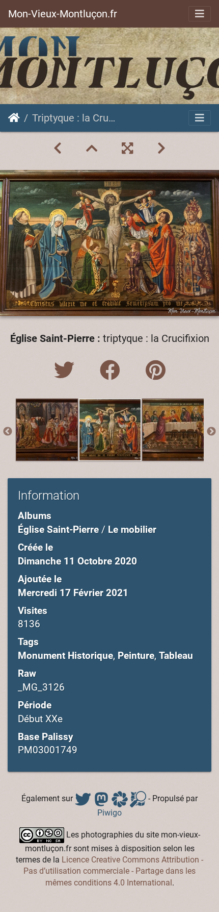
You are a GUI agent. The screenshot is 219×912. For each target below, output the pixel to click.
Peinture (136, 655)
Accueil (14, 118)
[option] (46, 430)
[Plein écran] (127, 148)
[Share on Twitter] (67, 371)
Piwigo (109, 813)
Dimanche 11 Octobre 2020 (77, 561)
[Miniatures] (92, 148)
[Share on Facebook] (112, 371)
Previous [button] (8, 432)
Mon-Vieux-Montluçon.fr (62, 14)
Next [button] (211, 432)
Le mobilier (132, 529)
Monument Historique (65, 655)
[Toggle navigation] (199, 13)
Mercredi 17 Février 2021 (73, 593)
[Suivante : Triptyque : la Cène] (161, 148)
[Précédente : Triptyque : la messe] (57, 148)
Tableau (176, 655)
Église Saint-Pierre (58, 529)
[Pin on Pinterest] (155, 371)
